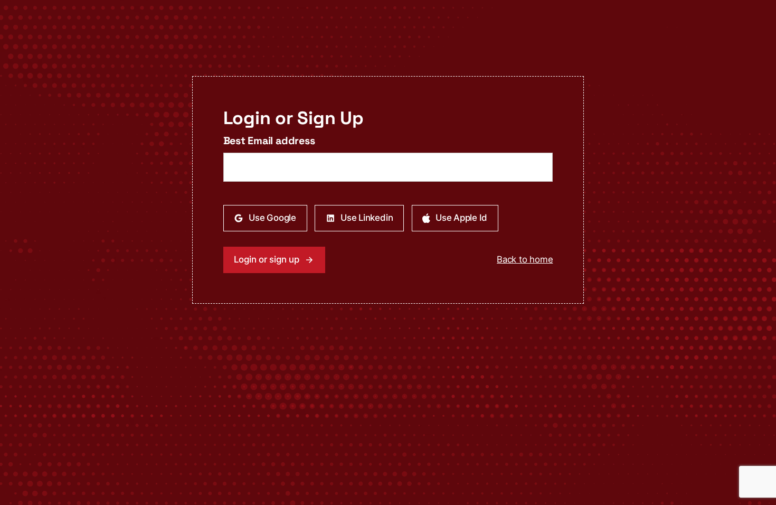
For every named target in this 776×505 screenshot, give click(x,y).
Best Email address (269, 140)
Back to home (525, 259)
